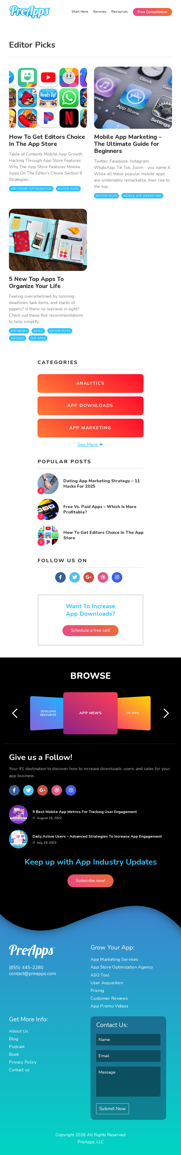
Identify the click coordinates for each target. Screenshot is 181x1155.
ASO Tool (100, 975)
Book (14, 1054)
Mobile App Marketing (142, 196)
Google (17, 338)
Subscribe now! (90, 880)
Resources (119, 11)
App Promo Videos (109, 1006)
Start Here (80, 11)
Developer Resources (49, 713)
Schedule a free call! (90, 630)
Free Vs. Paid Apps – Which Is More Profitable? (99, 509)
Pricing (97, 990)
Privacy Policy (22, 1062)
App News (19, 331)
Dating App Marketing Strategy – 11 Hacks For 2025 (101, 483)
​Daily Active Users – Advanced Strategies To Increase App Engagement (97, 836)
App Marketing (90, 428)
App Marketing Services (114, 959)
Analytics (90, 383)
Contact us (19, 1070)
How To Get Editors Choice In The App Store (47, 140)
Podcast (17, 1046)
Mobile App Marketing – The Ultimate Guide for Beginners (128, 144)
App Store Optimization (31, 189)
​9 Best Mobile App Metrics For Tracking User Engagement (85, 811)
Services (100, 11)
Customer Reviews (109, 998)
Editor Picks (68, 189)
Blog (13, 1039)
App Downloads (90, 405)
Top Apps (37, 338)
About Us (18, 1031)
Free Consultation (152, 12)
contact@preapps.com (32, 974)
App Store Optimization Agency (121, 967)
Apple (38, 331)
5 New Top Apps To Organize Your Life (36, 282)
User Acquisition (106, 983)
